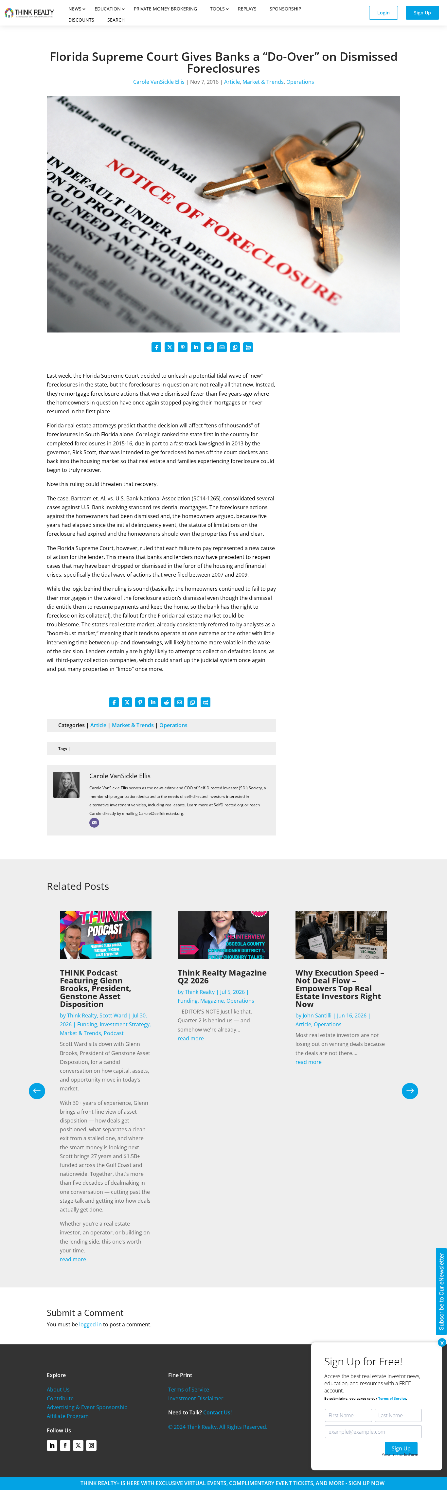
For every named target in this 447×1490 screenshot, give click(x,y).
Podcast (114, 1033)
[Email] (94, 823)
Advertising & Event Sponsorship (87, 1407)
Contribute (60, 1398)
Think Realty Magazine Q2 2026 (222, 976)
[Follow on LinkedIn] (52, 1445)
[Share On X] (169, 347)
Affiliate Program (68, 1416)
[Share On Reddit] (209, 347)
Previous (42, 1091)
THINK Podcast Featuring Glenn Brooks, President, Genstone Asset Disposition (95, 988)
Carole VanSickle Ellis (159, 81)
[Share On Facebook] (156, 347)
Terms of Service (188, 1389)
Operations (300, 81)
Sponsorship (285, 9)
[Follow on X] (78, 1445)
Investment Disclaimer (196, 1398)
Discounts (81, 20)
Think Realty (82, 1015)
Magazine (212, 1000)
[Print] (248, 347)
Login (383, 12)
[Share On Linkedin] (196, 347)
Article (232, 81)
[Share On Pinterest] (183, 347)
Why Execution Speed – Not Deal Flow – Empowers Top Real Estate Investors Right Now (339, 988)
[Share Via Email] (222, 347)
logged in (90, 1324)
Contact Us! (217, 1412)
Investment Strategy (125, 1024)
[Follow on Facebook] (65, 1445)
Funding (87, 1024)
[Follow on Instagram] (91, 1445)
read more (73, 1259)
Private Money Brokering (165, 9)
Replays (247, 9)
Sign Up (422, 12)
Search (116, 20)
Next (405, 1091)
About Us (58, 1389)
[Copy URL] (235, 347)
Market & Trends (263, 81)
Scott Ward (113, 1015)
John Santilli (317, 1015)
